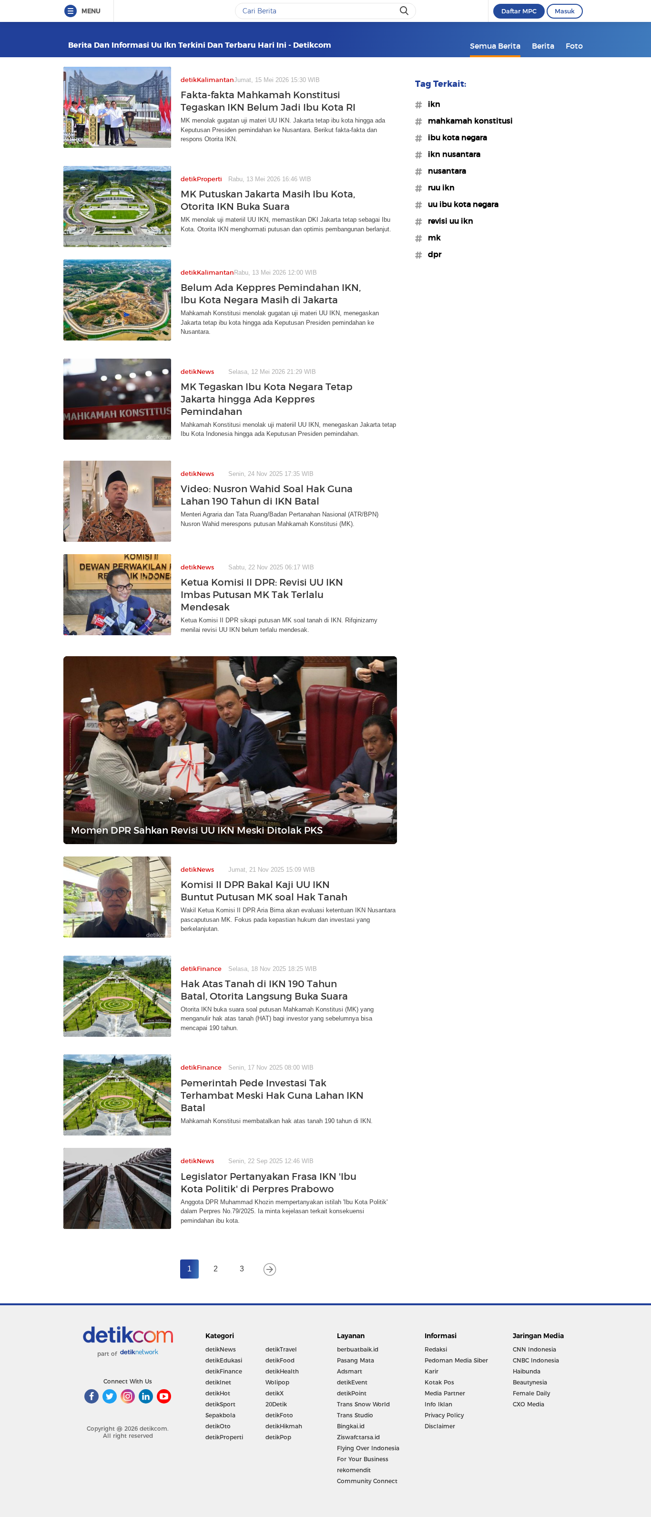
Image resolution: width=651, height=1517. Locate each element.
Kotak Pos (439, 1382)
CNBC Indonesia (536, 1360)
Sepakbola (220, 1415)
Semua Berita (495, 46)
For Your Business (362, 1459)
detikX (274, 1393)
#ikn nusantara (451, 154)
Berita (543, 46)
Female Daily (531, 1393)
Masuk (565, 11)
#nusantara (444, 170)
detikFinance (223, 1371)
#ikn (431, 104)
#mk (431, 237)
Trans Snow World (363, 1404)
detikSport (220, 1404)
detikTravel (281, 1349)
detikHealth (282, 1371)
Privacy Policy (444, 1415)
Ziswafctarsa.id (358, 1437)
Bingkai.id (351, 1426)
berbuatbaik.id (357, 1349)
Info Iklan (438, 1404)
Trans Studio (355, 1415)
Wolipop (277, 1382)
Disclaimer (440, 1426)
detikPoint (351, 1393)
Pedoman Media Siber (456, 1360)
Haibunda (526, 1371)
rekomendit (354, 1470)
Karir (431, 1371)
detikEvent (352, 1382)
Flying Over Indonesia (368, 1448)
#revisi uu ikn (447, 221)
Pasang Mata (355, 1360)
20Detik (276, 1404)
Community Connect (367, 1481)
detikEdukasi (223, 1360)
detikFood (280, 1360)
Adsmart (349, 1371)
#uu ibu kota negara (460, 204)
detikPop (278, 1437)
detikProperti (224, 1437)
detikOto (218, 1426)
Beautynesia (530, 1382)
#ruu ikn (438, 187)
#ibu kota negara (454, 137)
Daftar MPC (519, 11)
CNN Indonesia (534, 1349)
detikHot (217, 1393)
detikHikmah (283, 1426)
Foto (574, 46)
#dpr (431, 254)
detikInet (218, 1382)
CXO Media (528, 1404)
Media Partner (445, 1393)
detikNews (220, 1349)
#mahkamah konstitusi (467, 120)
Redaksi (436, 1349)
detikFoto (279, 1415)
